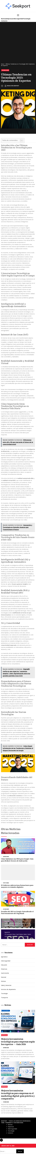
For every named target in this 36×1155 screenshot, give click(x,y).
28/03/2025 (6, 856)
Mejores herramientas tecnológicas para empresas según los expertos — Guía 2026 (18, 1042)
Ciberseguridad (18, 19)
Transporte (4, 997)
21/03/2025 (6, 909)
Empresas (10, 19)
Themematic (9, 1122)
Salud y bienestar (6, 985)
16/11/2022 (6, 883)
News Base (20, 1122)
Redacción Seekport (13, 85)
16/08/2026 (6, 1102)
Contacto (4, 21)
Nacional (3, 977)
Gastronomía (5, 973)
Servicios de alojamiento (8, 989)
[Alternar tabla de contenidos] (21, 140)
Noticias (4, 19)
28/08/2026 (6, 1047)
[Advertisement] (18, 43)
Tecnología (26, 19)
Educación (4, 965)
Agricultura (4, 957)
